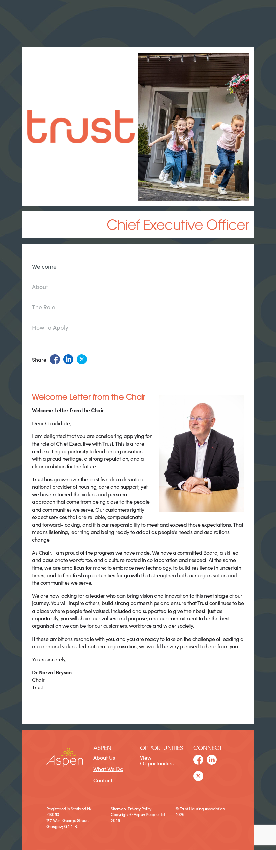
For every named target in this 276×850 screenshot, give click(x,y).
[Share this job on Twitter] (82, 359)
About (40, 286)
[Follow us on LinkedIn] (212, 760)
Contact (102, 780)
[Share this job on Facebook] (55, 359)
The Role (43, 307)
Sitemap (118, 808)
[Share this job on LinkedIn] (68, 359)
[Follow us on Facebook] (198, 760)
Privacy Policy (139, 808)
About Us (104, 757)
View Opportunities (157, 760)
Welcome (44, 266)
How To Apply (50, 327)
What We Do (108, 768)
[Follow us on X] (198, 776)
